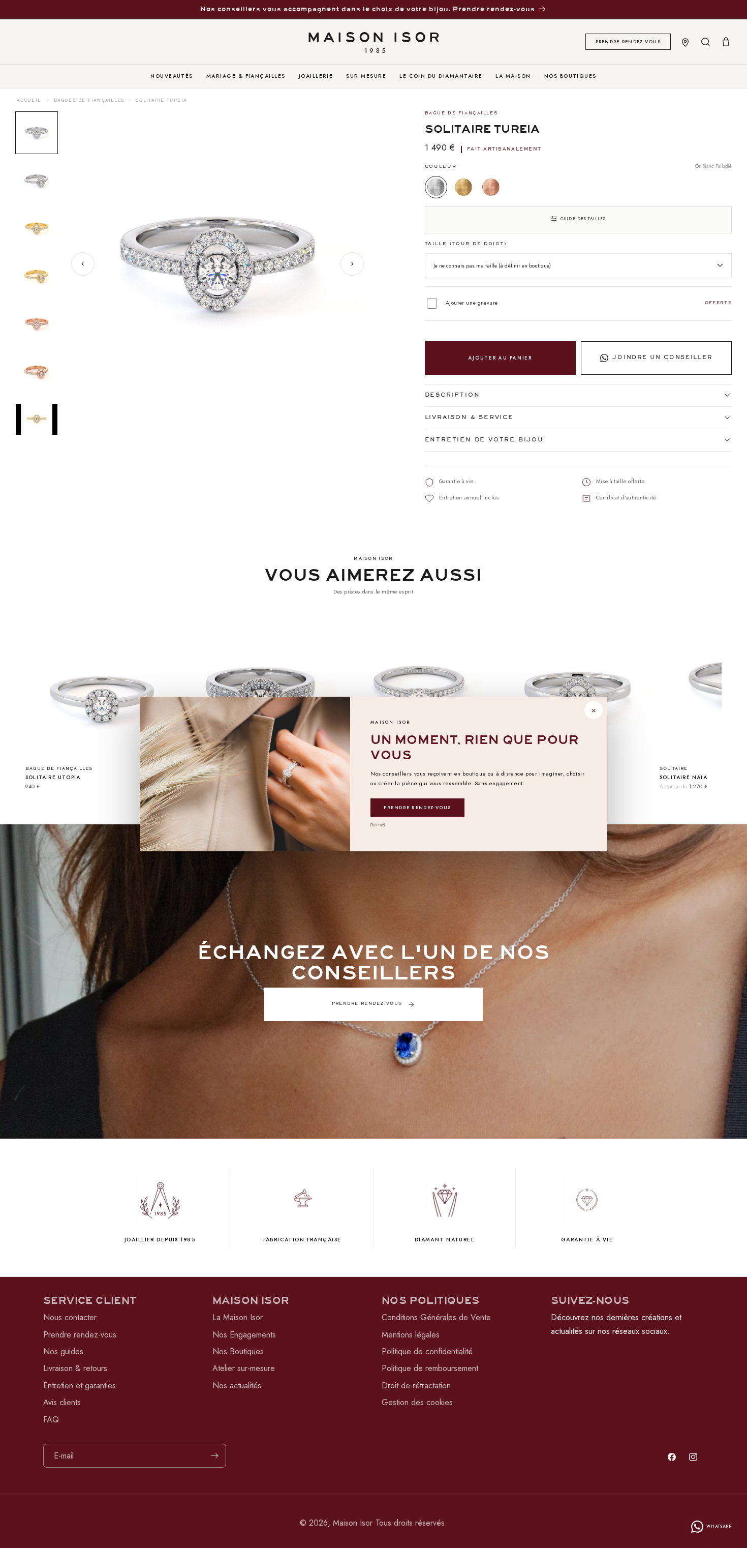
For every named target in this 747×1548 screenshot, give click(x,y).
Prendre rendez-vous (417, 807)
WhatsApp (719, 1526)
